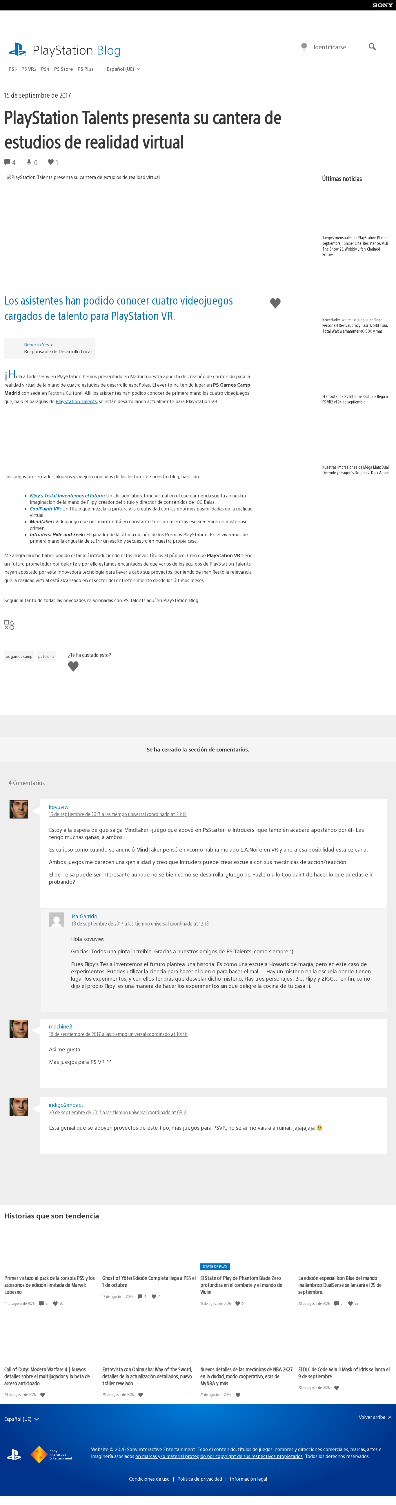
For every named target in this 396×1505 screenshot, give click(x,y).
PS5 (13, 69)
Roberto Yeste (39, 344)
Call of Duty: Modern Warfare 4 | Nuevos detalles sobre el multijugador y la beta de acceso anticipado (47, 1376)
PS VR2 (29, 69)
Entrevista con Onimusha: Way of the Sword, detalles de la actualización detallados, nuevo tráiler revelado (147, 1376)
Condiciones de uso (149, 1479)
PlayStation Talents (76, 401)
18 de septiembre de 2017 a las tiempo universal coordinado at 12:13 (140, 923)
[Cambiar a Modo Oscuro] (304, 47)
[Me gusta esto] (56, 1303)
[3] (129, 439)
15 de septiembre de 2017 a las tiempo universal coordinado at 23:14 (118, 814)
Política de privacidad (199, 1479)
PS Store (63, 69)
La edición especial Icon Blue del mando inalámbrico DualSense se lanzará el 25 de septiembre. (340, 1284)
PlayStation (76, 49)
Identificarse (330, 47)
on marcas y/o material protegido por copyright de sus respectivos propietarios (219, 1456)
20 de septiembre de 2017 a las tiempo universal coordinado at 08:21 (118, 1112)
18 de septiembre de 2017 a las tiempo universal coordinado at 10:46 (118, 1034)
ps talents (46, 656)
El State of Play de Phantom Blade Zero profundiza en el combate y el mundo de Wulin (241, 1284)
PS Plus (86, 69)
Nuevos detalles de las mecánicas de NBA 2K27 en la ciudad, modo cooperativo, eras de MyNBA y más (246, 1376)
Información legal (248, 1479)
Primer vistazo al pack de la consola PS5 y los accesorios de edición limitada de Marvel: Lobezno (49, 1284)
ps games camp (19, 656)
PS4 (45, 69)
